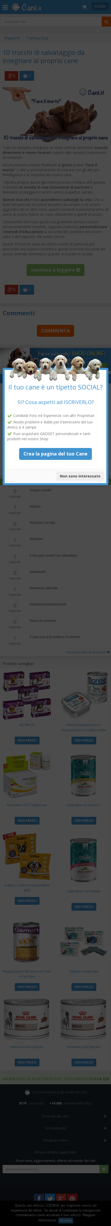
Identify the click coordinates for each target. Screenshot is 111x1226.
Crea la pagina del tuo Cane (55, 454)
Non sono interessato (80, 476)
